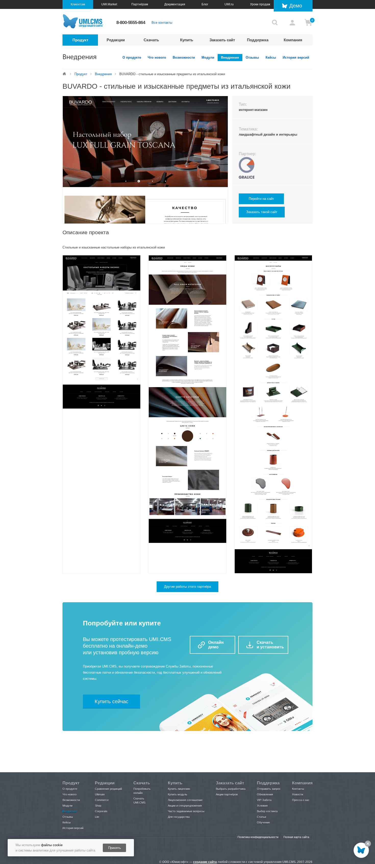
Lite (97, 816)
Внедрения (230, 57)
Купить (186, 40)
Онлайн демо (216, 644)
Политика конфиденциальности (258, 837)
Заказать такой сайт (261, 212)
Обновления (265, 794)
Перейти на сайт (261, 199)
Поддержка (257, 40)
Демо (295, 5)
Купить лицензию (179, 788)
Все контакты (162, 22)
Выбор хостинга (267, 811)
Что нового (157, 57)
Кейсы (271, 57)
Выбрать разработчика (230, 788)
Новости (297, 794)
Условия (262, 805)
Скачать (151, 40)
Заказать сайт (222, 40)
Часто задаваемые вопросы (186, 811)
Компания (293, 40)
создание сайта (205, 862)
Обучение (263, 822)
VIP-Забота (264, 800)
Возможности (184, 57)
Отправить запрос (269, 788)
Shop (98, 805)
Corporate (101, 811)
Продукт (80, 40)
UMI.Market (109, 4)
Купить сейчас (111, 701)
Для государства (179, 816)
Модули (208, 57)
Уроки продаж (260, 4)
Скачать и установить (270, 644)
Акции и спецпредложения (185, 805)
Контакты (298, 788)
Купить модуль (177, 794)
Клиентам (78, 4)
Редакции (116, 40)
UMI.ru (229, 4)
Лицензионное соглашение (185, 800)
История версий (296, 57)
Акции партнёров (227, 794)
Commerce (102, 800)
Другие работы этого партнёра (187, 586)
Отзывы (252, 57)
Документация (174, 4)
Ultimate (100, 794)
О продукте (131, 57)
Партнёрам (139, 4)
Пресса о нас (300, 800)
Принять (114, 848)
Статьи (261, 816)
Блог (205, 4)
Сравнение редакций (108, 788)
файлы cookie (51, 845)
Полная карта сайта (296, 837)
